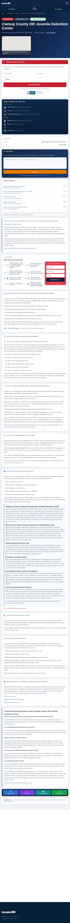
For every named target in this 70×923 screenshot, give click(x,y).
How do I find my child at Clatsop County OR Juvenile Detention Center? (13, 265)
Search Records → (35, 84)
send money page (49, 660)
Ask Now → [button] (35, 172)
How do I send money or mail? (13, 284)
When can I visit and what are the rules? (13, 278)
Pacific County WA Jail (9, 202)
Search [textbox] (13, 9)
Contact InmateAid (22, 248)
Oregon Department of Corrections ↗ (14, 699)
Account (59, 9)
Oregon (17, 13)
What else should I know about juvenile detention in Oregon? (34, 284)
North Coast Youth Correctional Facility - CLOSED (17, 191)
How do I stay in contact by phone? (33, 278)
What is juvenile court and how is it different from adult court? (13, 272)
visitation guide (8, 501)
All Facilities (10, 13)
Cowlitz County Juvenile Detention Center (15, 207)
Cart (35, 9)
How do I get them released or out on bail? (34, 272)
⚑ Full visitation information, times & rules (15, 608)
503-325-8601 (51, 32)
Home (3, 13)
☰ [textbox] (67, 3)
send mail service (16, 673)
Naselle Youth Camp (9, 196)
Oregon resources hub (42, 691)
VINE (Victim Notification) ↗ (12, 702)
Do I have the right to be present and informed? (34, 265)
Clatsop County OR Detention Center (14, 186)
